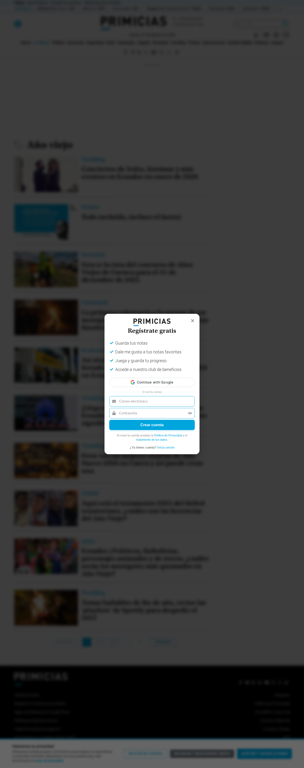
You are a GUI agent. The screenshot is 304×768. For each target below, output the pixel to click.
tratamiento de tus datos (151, 439)
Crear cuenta (152, 425)
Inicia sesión (166, 447)
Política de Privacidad (168, 435)
